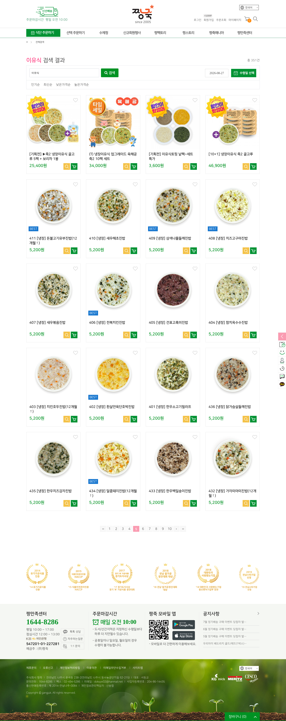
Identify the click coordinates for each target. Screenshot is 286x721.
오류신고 (48, 667)
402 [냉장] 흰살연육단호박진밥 (111, 407)
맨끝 (183, 529)
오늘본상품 (282, 368)
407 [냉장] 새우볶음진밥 (47, 323)
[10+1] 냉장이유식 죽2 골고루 (231, 154)
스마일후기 (282, 353)
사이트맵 (138, 667)
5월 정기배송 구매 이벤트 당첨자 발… (225, 636)
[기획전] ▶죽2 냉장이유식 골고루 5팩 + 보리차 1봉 (52, 156)
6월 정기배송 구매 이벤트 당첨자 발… (225, 629)
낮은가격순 (63, 84)
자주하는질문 (75, 638)
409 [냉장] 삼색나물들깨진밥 (170, 238)
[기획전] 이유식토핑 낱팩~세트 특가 (171, 156)
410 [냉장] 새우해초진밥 (107, 238)
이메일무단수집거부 (114, 667)
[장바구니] (74, 166)
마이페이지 (235, 19)
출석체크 (282, 361)
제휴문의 (31, 667)
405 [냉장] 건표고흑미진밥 (168, 323)
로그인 (197, 19)
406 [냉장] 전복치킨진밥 (107, 323)
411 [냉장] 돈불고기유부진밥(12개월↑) (53, 241)
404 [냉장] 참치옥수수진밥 (228, 323)
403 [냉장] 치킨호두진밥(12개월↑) (53, 409)
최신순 (48, 84)
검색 (111, 73)
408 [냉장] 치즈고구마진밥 (228, 238)
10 (170, 529)
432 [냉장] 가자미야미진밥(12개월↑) (232, 493)
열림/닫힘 (282, 337)
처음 (103, 529)
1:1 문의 (282, 376)
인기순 (35, 84)
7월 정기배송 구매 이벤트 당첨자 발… (225, 621)
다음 (176, 529)
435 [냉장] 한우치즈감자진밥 (50, 491)
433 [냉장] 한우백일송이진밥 (170, 491)
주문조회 (221, 19)
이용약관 (92, 667)
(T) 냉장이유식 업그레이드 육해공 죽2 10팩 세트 (113, 156)
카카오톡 (282, 384)
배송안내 (282, 345)
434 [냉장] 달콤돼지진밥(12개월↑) (113, 493)
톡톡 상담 (75, 631)
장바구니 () (238, 716)
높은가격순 (81, 84)
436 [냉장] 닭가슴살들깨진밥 (230, 407)
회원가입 (209, 19)
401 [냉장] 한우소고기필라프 (170, 407)
